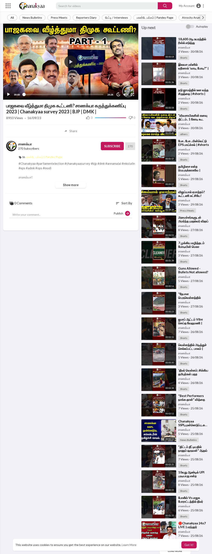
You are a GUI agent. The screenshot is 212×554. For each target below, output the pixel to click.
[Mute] (125, 94)
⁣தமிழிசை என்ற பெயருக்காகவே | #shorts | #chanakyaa (193, 170)
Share (73, 131)
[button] (192, 6)
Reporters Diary (86, 17)
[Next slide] (203, 18)
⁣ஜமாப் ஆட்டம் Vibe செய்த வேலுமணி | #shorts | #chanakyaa (193, 323)
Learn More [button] (129, 545)
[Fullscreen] (132, 94)
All (12, 17)
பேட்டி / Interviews (116, 17)
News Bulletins (32, 17)
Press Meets (59, 17)
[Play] (8, 94)
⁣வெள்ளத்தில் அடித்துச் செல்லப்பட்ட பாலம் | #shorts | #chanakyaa (193, 348)
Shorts (183, 57)
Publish (119, 213)
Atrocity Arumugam (194, 17)
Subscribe (112, 146)
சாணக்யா (25, 144)
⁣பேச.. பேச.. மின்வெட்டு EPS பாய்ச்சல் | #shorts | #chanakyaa (193, 144)
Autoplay (202, 26)
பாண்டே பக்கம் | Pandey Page (155, 17)
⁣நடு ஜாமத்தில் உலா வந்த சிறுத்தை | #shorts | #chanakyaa (193, 93)
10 (118, 95)
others (184, 134)
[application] (70, 62)
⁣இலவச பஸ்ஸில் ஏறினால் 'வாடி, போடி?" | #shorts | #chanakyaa (193, 68)
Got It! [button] (189, 545)
